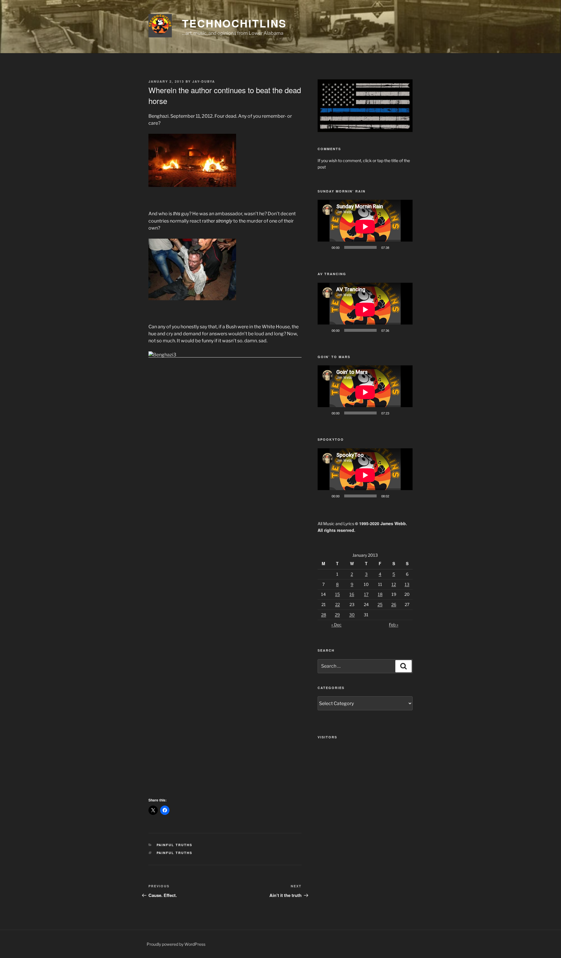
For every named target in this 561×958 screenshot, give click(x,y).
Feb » (393, 624)
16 (351, 594)
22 (337, 604)
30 (352, 614)
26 (393, 604)
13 (407, 584)
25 (380, 604)
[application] (365, 226)
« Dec (336, 624)
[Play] (325, 247)
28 (323, 614)
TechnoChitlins (234, 23)
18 (380, 594)
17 (366, 594)
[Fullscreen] (405, 247)
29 (337, 614)
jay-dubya (203, 81)
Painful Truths (175, 845)
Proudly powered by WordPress (176, 944)
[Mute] (396, 247)
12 (394, 584)
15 (337, 594)
